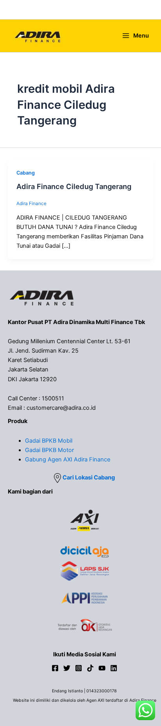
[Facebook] (55, 668)
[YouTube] (102, 668)
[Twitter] (66, 668)
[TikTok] (90, 668)
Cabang (25, 173)
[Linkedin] (113, 668)
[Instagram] (78, 668)
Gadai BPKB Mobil (48, 440)
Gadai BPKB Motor (49, 450)
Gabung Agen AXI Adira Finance (67, 459)
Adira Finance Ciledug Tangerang (73, 186)
